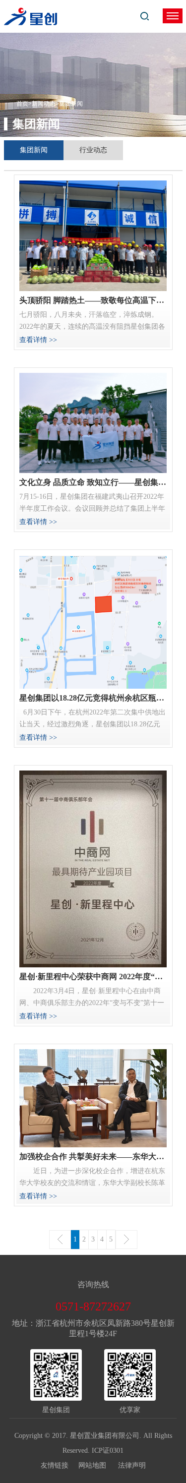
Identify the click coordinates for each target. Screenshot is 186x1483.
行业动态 (93, 150)
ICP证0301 (108, 1450)
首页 (22, 103)
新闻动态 (44, 103)
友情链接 (59, 1465)
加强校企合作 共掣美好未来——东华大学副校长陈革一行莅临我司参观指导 (93, 1156)
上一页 (60, 1239)
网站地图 (97, 1465)
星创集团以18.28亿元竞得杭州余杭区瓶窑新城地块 (93, 698)
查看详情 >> (38, 340)
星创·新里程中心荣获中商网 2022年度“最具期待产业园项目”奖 (93, 976)
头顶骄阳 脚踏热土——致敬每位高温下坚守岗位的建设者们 (93, 300)
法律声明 (132, 1465)
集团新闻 (34, 150)
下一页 (126, 1239)
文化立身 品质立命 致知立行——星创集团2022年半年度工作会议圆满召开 (93, 482)
